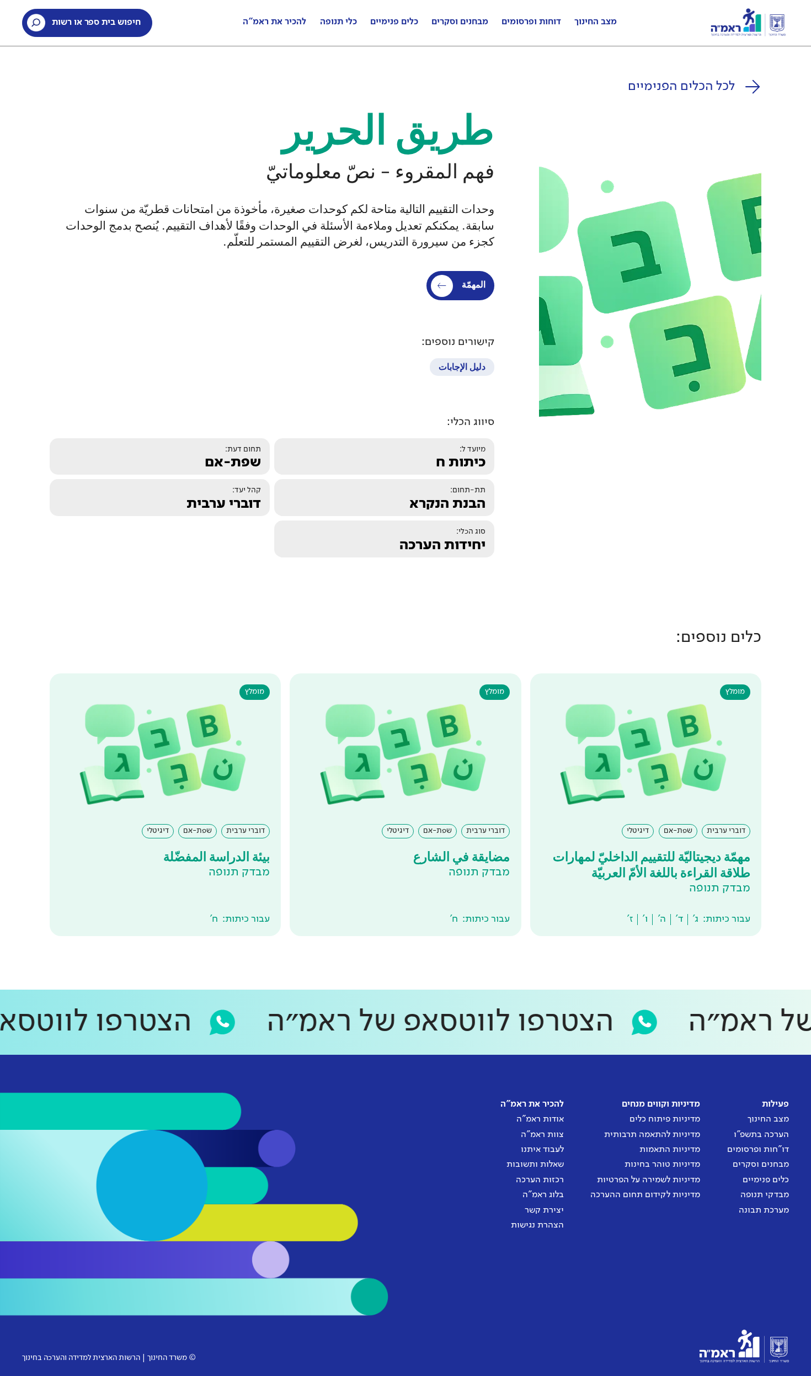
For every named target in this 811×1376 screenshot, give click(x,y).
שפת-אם (233, 462)
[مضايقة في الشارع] (405, 804)
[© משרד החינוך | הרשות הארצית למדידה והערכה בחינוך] (744, 1346)
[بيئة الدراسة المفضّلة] (165, 804)
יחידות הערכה (442, 545)
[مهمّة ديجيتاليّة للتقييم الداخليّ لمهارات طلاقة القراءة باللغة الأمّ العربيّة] (645, 804)
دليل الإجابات (462, 367)
